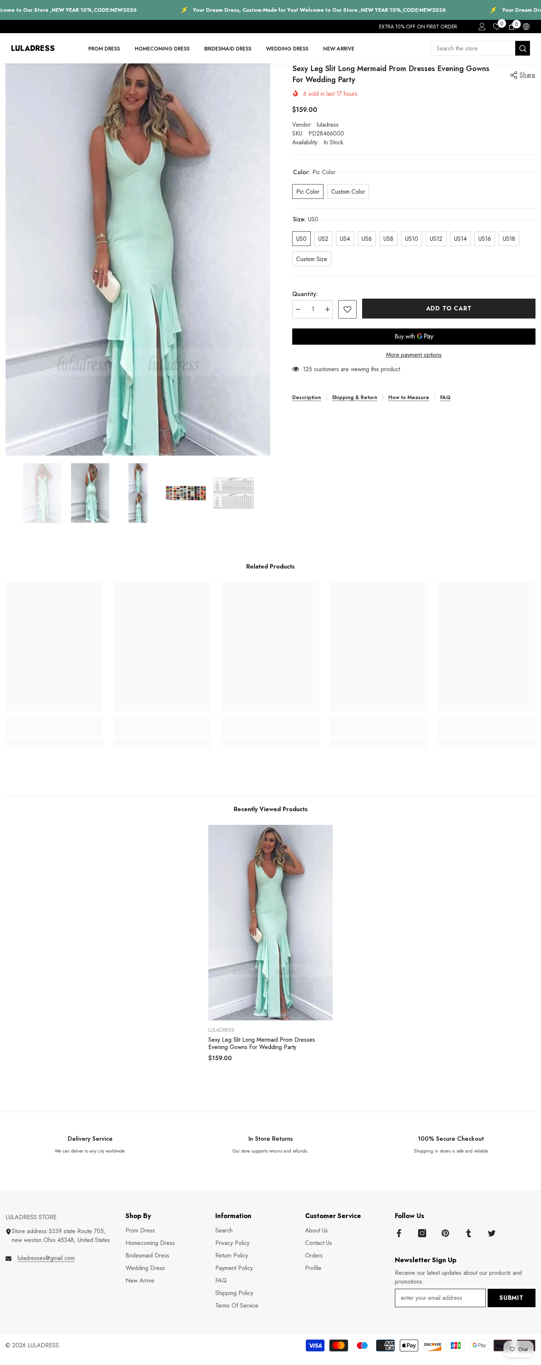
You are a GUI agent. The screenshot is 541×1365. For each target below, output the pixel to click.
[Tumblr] (468, 1233)
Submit (511, 1298)
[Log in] (482, 26)
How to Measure (408, 397)
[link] (54, 731)
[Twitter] (492, 1233)
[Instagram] (422, 1233)
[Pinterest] (445, 1233)
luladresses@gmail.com (46, 1258)
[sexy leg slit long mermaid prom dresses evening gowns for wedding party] (270, 923)
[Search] (480, 48)
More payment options (414, 355)
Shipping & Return (354, 397)
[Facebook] (399, 1233)
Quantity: (305, 294)
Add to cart (449, 308)
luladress (328, 124)
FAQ (445, 397)
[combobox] (473, 48)
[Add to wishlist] (347, 309)
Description (306, 397)
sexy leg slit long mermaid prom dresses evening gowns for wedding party (261, 1043)
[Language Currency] (526, 26)
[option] (138, 259)
